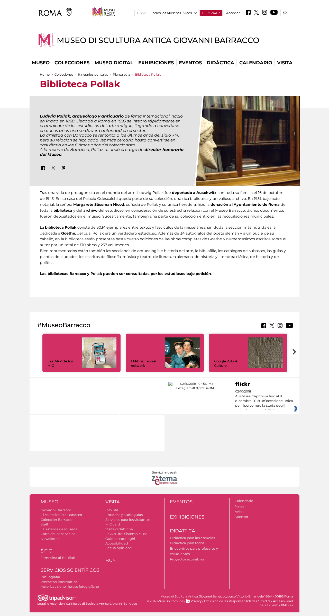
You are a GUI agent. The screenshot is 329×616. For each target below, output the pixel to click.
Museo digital (114, 63)
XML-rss (287, 605)
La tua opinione (118, 548)
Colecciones (71, 63)
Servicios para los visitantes (127, 519)
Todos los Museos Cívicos (171, 13)
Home (45, 74)
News (239, 506)
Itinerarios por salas (93, 74)
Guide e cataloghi (120, 539)
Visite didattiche (119, 529)
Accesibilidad (116, 543)
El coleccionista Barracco (61, 515)
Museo (41, 63)
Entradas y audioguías (124, 515)
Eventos (190, 63)
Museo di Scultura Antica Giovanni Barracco (158, 40)
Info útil (111, 510)
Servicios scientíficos (70, 570)
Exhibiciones (156, 63)
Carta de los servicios (58, 534)
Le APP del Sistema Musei (127, 534)
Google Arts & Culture (225, 363)
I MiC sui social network (143, 363)
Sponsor (241, 517)
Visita (285, 63)
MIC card (112, 524)
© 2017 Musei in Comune (165, 601)
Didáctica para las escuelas (192, 538)
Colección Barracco (56, 519)
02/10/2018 (264, 401)
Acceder (233, 13)
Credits (265, 601)
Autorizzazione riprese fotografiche (70, 586)
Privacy (196, 601)
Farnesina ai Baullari (58, 558)
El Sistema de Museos (59, 529)
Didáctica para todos (187, 543)
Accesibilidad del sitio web (276, 603)
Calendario (255, 63)
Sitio (46, 551)
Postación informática (59, 582)
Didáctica (220, 63)
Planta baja (121, 74)
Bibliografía (50, 577)
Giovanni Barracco (56, 510)
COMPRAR (211, 13)
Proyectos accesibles (187, 559)
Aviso (239, 512)
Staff (44, 524)
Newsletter (50, 539)
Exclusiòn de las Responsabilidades (230, 601)
